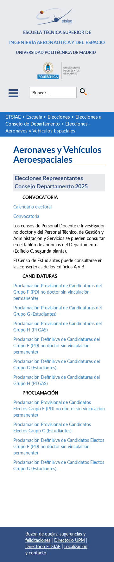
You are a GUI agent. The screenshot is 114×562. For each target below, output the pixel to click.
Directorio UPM (69, 540)
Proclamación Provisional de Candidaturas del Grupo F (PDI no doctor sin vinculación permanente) (57, 292)
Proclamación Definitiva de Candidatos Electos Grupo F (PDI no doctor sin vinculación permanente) (58, 446)
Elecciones (59, 117)
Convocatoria (26, 216)
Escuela (34, 117)
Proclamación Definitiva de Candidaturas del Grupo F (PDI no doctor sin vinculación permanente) (56, 345)
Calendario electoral (32, 207)
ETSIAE (13, 117)
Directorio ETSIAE (42, 547)
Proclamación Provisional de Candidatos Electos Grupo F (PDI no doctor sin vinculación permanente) (59, 409)
